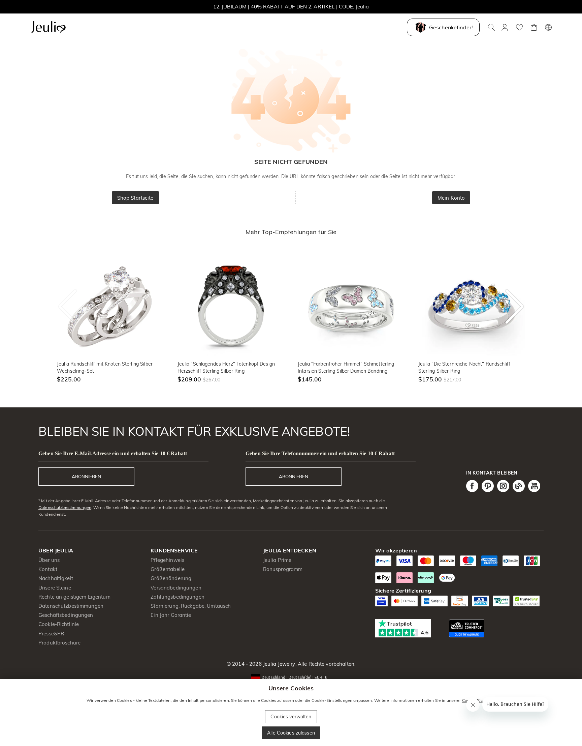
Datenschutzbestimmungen (64, 507)
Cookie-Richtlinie (58, 624)
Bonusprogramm (283, 569)
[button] (291, 677)
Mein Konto (451, 198)
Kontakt (47, 569)
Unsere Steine (54, 587)
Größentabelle (168, 569)
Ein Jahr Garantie (171, 615)
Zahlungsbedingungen (177, 597)
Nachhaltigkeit (55, 578)
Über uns (49, 560)
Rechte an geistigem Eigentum (74, 597)
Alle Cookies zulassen (291, 733)
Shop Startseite (135, 198)
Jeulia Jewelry (278, 664)
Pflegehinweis (167, 560)
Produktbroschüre (59, 642)
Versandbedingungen (176, 587)
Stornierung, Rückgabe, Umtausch (191, 606)
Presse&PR (51, 633)
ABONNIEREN (86, 476)
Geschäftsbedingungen (65, 615)
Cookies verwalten (290, 717)
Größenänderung (171, 578)
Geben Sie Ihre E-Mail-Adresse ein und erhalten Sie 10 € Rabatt (112, 453)
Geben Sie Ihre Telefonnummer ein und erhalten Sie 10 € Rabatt (320, 453)
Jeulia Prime (277, 560)
